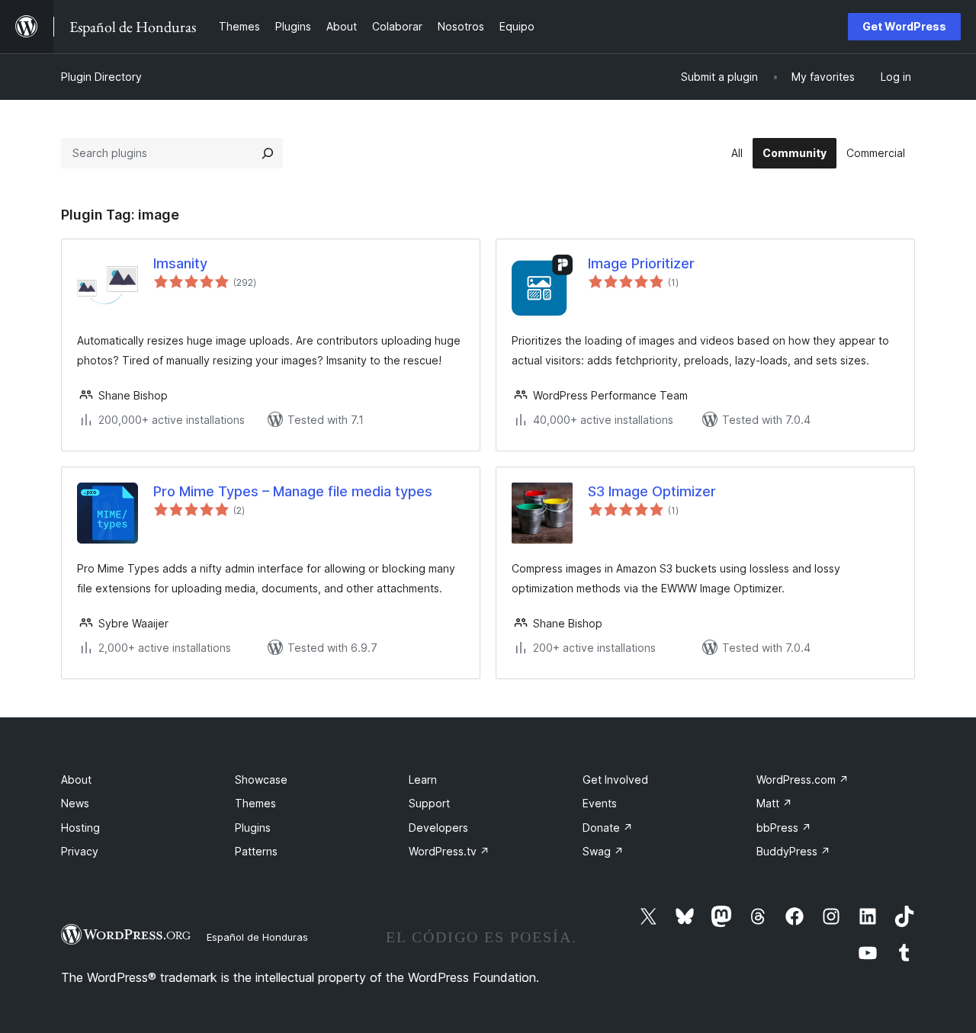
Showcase (261, 779)
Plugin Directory (101, 76)
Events (600, 803)
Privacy (79, 851)
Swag (603, 851)
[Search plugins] (267, 153)
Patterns (256, 851)
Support (429, 803)
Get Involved (615, 779)
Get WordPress (904, 26)
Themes (255, 803)
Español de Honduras (257, 937)
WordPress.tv (449, 851)
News (75, 803)
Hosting (80, 827)
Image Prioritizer (641, 263)
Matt (774, 803)
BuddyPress (793, 851)
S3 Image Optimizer (652, 491)
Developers (438, 827)
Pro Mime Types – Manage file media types (292, 491)
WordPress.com (802, 779)
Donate (608, 827)
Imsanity (180, 263)
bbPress (783, 827)
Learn (423, 779)
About (76, 779)
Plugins (253, 827)
